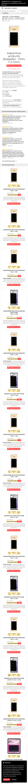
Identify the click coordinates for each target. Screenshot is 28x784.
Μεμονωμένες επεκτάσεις (8, 18)
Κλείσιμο (14, 779)
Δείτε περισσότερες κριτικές (9, 161)
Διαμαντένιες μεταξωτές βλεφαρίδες (14, 189)
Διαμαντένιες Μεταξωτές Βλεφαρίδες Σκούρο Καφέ (14, 312)
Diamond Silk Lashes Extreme (14, 760)
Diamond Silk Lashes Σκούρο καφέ (14, 394)
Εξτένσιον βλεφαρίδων (15, 16)
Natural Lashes (10, 8)
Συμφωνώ (6, 779)
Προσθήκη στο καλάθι (15, 65)
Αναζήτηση (5, 13)
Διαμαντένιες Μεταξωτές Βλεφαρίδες (14, 271)
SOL (12, 782)
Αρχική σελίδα (5, 16)
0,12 (6, 19)
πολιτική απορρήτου (5, 782)
